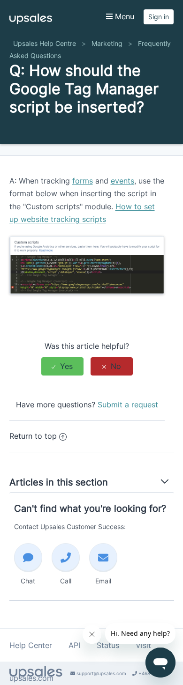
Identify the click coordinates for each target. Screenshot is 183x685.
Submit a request (128, 404)
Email (103, 581)
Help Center (30, 645)
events (122, 180)
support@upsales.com (100, 673)
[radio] (62, 366)
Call (65, 581)
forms (82, 180)
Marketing (107, 43)
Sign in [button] (158, 17)
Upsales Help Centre (44, 43)
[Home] (30, 21)
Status (108, 645)
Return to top (33, 436)
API (74, 645)
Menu (123, 16)
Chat (28, 581)
